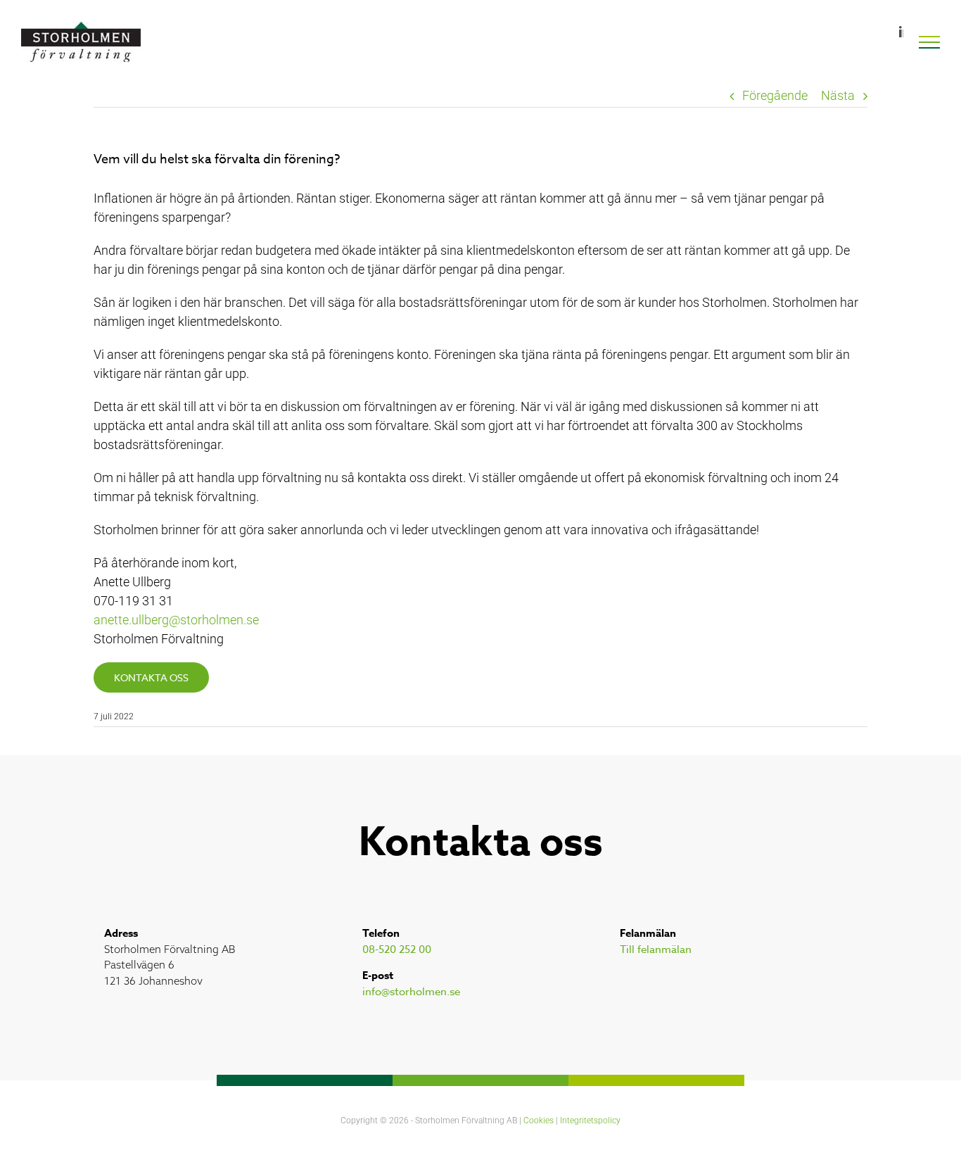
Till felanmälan (656, 949)
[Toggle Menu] (929, 42)
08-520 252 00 (396, 949)
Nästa (838, 95)
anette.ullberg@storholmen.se (176, 619)
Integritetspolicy (590, 1120)
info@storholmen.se (411, 991)
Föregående (775, 95)
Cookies (538, 1120)
